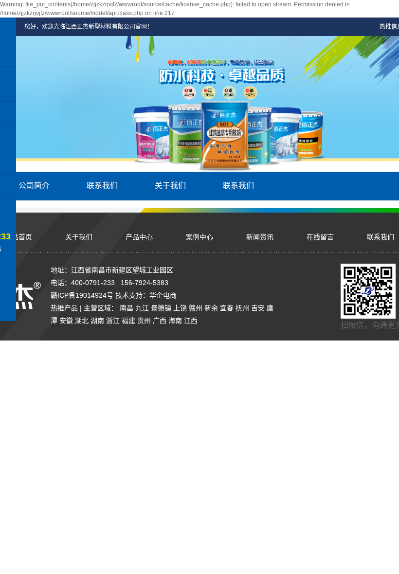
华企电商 (163, 295)
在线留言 (320, 237)
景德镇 (161, 308)
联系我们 (102, 185)
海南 (175, 320)
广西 (159, 320)
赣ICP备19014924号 (82, 295)
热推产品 (64, 308)
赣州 (195, 308)
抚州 (242, 308)
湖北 (82, 320)
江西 (191, 320)
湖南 (97, 320)
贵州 (144, 320)
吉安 (258, 308)
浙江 (113, 320)
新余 (211, 308)
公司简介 (34, 185)
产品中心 (139, 237)
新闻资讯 (259, 237)
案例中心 (199, 237)
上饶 (180, 308)
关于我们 (170, 185)
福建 (128, 320)
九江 (142, 308)
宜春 (227, 308)
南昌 (126, 308)
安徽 (66, 320)
